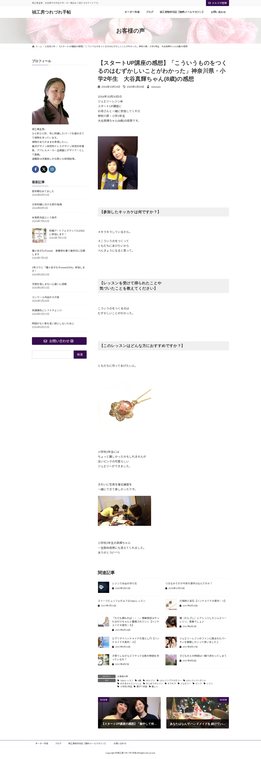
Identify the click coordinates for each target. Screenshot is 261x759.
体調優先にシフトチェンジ (47, 310)
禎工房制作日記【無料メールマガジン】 (87, 743)
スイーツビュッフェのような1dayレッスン (121, 600)
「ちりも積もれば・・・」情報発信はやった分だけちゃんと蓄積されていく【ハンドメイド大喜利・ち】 (135, 621)
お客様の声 (122, 676)
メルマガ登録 (219, 2)
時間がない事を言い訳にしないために (53, 323)
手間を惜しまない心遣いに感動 (49, 284)
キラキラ (171, 683)
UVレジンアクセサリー (171, 680)
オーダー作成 (41, 743)
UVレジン (150, 680)
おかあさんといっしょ (131, 683)
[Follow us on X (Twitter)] (43, 169)
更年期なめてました (43, 191)
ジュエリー (186, 683)
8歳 (139, 680)
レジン (209, 683)
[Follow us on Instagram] (52, 169)
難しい (155, 686)
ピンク (198, 683)
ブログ (58, 743)
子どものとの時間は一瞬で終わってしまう (203, 655)
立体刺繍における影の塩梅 (47, 204)
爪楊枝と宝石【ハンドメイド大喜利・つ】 (203, 600)
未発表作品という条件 (44, 217)
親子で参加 (142, 686)
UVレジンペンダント (196, 680)
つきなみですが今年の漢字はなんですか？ (188, 583)
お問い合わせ (120, 743)
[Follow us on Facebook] (35, 169)
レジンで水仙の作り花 (124, 583)
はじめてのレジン (154, 683)
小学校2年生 (126, 686)
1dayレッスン (126, 680)
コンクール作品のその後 (45, 297)
